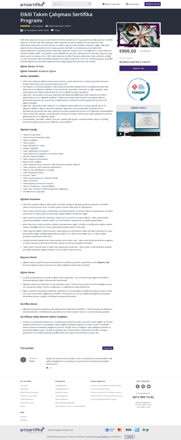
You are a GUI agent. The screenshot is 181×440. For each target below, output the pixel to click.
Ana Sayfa (23, 385)
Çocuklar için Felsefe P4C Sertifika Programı (105, 392)
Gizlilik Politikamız (26, 399)
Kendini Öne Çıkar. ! (62, 392)
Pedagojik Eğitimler (62, 389)
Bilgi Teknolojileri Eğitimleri (64, 403)
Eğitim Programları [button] (112, 4)
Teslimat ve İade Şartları (28, 396)
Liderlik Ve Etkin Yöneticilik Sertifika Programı (106, 396)
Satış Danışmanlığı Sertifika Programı (103, 399)
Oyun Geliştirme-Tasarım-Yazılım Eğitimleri (70, 406)
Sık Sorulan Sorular (27, 403)
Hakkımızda (24, 389)
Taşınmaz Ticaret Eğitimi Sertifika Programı (105, 385)
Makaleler (23, 420)
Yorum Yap (108, 348)
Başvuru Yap (138, 68)
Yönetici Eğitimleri (61, 396)
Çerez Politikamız (103, 437)
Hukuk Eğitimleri (61, 385)
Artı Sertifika (32, 4)
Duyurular (23, 417)
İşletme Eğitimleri (61, 399)
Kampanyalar (133, 4)
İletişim (22, 406)
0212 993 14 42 (143, 397)
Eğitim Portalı (154, 4)
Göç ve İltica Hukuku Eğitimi (100, 389)
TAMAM (129, 437)
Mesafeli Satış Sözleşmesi (29, 392)
